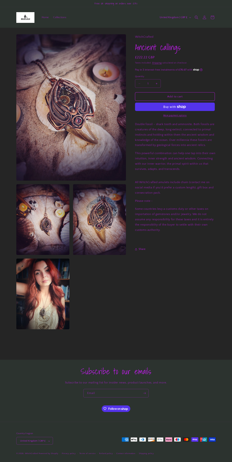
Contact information (125, 453)
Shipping (157, 63)
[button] (196, 17)
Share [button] (142, 249)
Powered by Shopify (48, 454)
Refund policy (106, 453)
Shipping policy (146, 453)
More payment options (175, 115)
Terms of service (87, 453)
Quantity (139, 76)
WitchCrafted (31, 454)
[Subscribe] (144, 393)
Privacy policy (69, 453)
